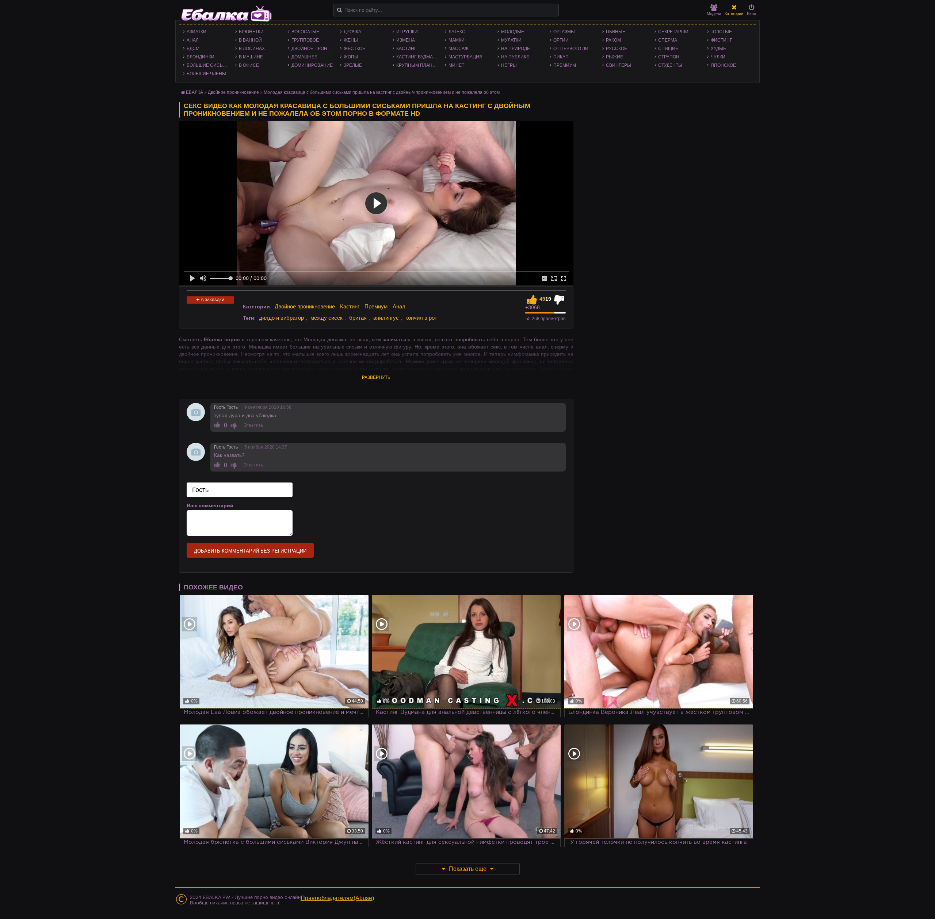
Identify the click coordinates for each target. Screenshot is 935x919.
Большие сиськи (208, 65)
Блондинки (200, 56)
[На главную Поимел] (226, 14)
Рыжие (614, 56)
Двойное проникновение (313, 48)
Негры (509, 65)
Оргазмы (564, 31)
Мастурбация (465, 56)
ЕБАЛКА (194, 92)
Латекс (457, 31)
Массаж (459, 48)
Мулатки (511, 40)
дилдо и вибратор (281, 318)
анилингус (386, 318)
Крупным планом (417, 65)
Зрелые (353, 65)
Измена (405, 40)
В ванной (250, 40)
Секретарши (673, 31)
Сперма (667, 40)
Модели (714, 13)
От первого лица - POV (575, 48)
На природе (515, 48)
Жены (351, 40)
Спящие (668, 48)
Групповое (305, 40)
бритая (358, 318)
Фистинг (721, 40)
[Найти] (339, 10)
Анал (193, 40)
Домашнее (304, 56)
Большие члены (206, 73)
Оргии (561, 40)
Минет (456, 65)
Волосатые (305, 31)
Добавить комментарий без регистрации (250, 551)
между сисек (326, 318)
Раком (613, 40)
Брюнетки (251, 31)
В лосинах (252, 48)
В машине (251, 56)
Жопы (351, 56)
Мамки (457, 40)
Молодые (512, 31)
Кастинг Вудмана (417, 56)
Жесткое (354, 48)
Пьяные (615, 31)
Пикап (561, 56)
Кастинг (406, 48)
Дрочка (352, 31)
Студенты (670, 65)
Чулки (718, 56)
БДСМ (193, 48)
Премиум (564, 65)
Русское (616, 48)
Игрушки (407, 31)
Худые (718, 48)
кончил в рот (421, 318)
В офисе (249, 65)
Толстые (721, 31)
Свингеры (618, 65)
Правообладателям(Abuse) (337, 898)
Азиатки (196, 31)
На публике (515, 56)
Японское (723, 65)
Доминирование (312, 65)
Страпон (668, 56)
